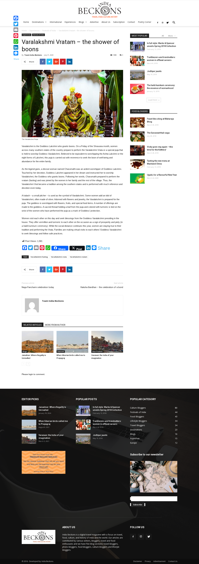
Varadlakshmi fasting (39, 257)
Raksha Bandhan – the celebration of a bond (102, 287)
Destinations (38, 22)
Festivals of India (49, 30)
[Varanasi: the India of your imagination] (107, 342)
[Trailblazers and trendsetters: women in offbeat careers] (137, 61)
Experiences (70, 22)
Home (26, 22)
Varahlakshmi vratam (78, 257)
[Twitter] (167, 22)
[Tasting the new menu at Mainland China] (137, 164)
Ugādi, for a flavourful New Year (162, 175)
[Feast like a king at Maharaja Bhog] (137, 122)
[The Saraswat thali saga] (137, 136)
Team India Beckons (33, 55)
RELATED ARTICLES (32, 325)
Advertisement (159, 561)
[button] (173, 22)
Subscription (119, 22)
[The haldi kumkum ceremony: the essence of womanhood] (137, 89)
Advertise (94, 22)
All (163, 36)
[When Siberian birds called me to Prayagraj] (72, 342)
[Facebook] (157, 22)
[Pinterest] (16, 36)
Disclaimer (137, 561)
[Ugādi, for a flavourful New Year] (137, 178)
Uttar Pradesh (97, 351)
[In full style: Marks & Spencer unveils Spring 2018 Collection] (137, 47)
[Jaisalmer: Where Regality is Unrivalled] (37, 342)
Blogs (81, 22)
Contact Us (172, 561)
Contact (131, 22)
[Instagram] (162, 22)
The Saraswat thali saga (158, 133)
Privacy (148, 561)
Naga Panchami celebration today (38, 287)
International (56, 22)
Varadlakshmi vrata (59, 257)
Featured (60, 351)
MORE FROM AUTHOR (55, 325)
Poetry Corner (144, 22)
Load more (152, 100)
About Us (106, 22)
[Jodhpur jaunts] (137, 75)
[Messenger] (16, 53)
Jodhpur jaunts (154, 71)
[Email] (16, 30)
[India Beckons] (99, 9)
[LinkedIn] (16, 47)
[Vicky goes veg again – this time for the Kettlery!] (137, 150)
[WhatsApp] (16, 41)
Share (104, 248)
